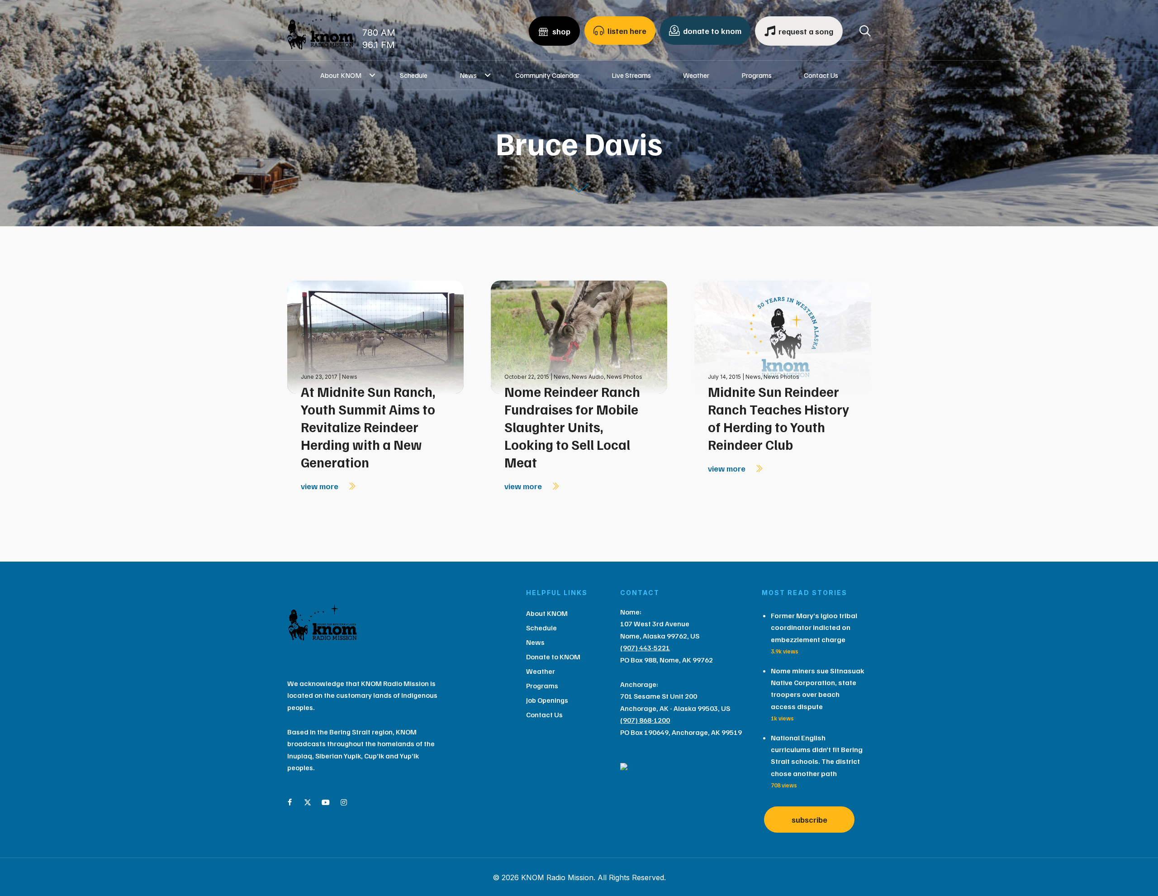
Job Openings (547, 700)
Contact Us (821, 75)
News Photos (624, 376)
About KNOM (340, 75)
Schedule (413, 75)
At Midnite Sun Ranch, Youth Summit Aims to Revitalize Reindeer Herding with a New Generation (368, 427)
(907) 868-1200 (645, 719)
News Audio (588, 376)
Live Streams (631, 75)
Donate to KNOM (553, 656)
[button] (372, 75)
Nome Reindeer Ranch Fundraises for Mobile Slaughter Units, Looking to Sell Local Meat (572, 427)
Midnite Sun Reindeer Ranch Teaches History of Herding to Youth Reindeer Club (778, 418)
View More (320, 486)
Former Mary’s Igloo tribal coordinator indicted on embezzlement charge (814, 627)
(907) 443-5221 (645, 647)
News (468, 75)
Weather (696, 75)
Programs (756, 75)
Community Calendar (547, 75)
